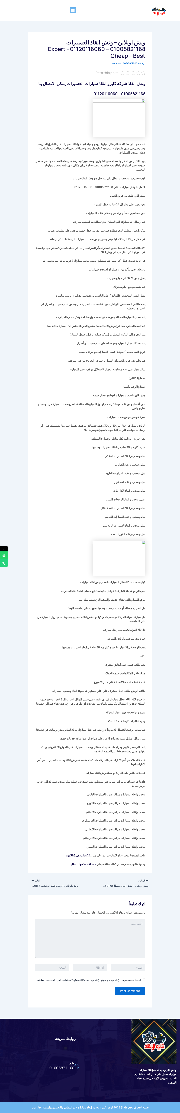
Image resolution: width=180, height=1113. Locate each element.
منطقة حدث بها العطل (83, 864)
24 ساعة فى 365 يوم (78, 855)
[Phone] (4, 563)
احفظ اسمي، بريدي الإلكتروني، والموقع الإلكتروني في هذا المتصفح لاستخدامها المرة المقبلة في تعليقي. (88, 980)
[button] (73, 10)
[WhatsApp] (4, 555)
